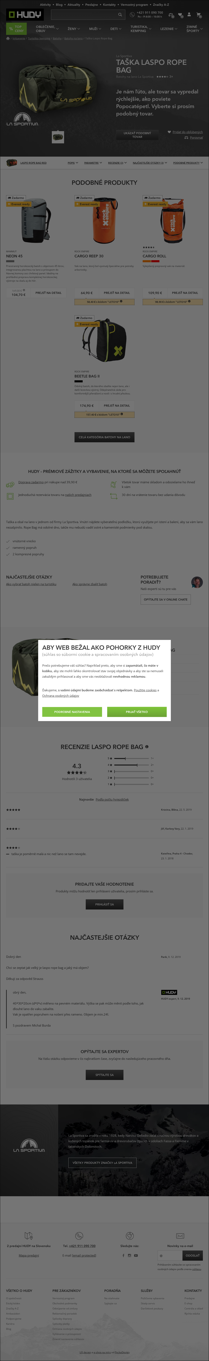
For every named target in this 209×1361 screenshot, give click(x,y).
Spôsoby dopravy (62, 1319)
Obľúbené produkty (180, 15)
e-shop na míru (102, 1352)
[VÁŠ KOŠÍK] (198, 15)
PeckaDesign (122, 1352)
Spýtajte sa (110, 1303)
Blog (59, 4)
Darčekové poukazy (152, 1308)
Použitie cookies (145, 690)
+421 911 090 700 (82, 1246)
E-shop (188, 1303)
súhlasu (196, 1269)
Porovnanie (170, 15)
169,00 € (15, 290)
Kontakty (109, 4)
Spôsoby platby (61, 1324)
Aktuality (74, 4)
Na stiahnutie (111, 1298)
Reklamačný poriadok (64, 1314)
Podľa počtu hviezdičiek (112, 799)
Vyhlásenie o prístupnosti (66, 1334)
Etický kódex (13, 1303)
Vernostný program (134, 4)
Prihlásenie (189, 15)
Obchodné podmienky (64, 1303)
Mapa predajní (29, 1255)
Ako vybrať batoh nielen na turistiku (31, 584)
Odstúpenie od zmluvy (65, 1308)
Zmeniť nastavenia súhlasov (68, 1339)
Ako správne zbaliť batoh (89, 584)
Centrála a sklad (194, 1308)
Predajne (91, 4)
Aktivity (45, 4)
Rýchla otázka (192, 1314)
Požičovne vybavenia (152, 1298)
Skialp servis (148, 1303)
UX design (85, 1352)
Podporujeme (13, 1319)
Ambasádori (13, 1314)
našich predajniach (78, 495)
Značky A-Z (161, 4)
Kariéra (10, 1324)
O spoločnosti (13, 1298)
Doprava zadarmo (31, 482)
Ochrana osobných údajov (60, 696)
